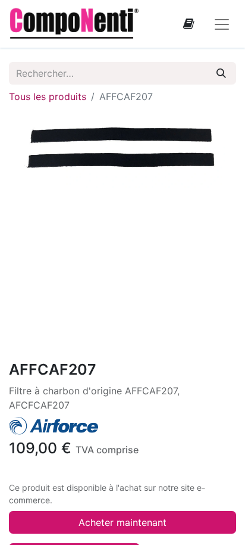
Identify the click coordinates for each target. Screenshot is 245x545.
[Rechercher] (221, 73)
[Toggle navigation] (222, 24)
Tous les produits (47, 96)
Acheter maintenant (122, 522)
